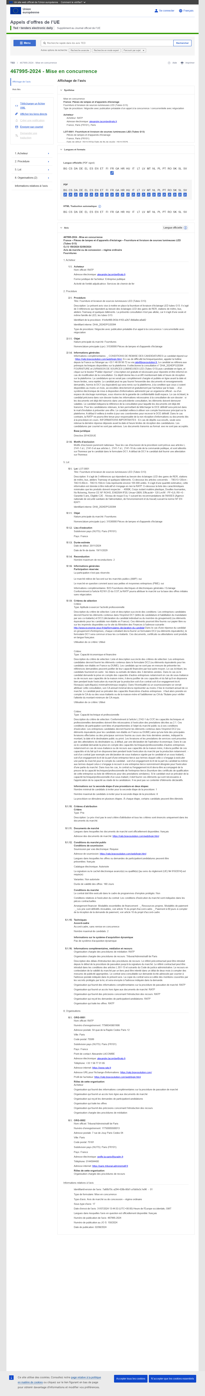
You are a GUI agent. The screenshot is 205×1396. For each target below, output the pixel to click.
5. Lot (18, 169)
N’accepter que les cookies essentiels (172, 1378)
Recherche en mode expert (106, 50)
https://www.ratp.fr (101, 1067)
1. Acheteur (21, 153)
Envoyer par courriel (31, 126)
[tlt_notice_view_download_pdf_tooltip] (65, 194)
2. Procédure (22, 161)
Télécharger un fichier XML (32, 105)
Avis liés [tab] (16, 89)
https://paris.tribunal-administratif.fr (110, 1166)
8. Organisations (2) (26, 177)
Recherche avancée (80, 50)
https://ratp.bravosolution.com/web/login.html (136, 836)
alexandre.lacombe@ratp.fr (103, 121)
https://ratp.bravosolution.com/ (136, 1072)
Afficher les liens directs (33, 114)
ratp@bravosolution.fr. (146, 362)
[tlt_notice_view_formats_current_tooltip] (185, 227)
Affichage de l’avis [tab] (21, 81)
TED (12, 62)
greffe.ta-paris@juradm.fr (110, 1156)
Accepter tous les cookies (130, 1378)
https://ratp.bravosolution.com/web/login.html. (98, 359)
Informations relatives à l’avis (31, 186)
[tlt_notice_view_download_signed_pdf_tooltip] (112, 173)
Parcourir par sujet (132, 50)
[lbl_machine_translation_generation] (99, 206)
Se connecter (166, 10)
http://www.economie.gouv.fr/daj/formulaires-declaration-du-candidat (109, 627)
